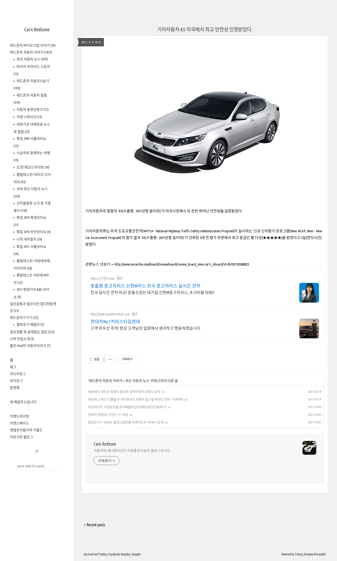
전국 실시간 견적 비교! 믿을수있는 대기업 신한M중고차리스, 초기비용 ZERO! (152, 292)
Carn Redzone (37, 29)
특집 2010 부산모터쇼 (33, 232)
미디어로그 (18, 374)
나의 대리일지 (29, 239)
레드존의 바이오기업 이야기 (33, 45)
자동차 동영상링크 (32, 109)
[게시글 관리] (110, 359)
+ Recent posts (94, 525)
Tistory (299, 554)
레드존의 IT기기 (24, 318)
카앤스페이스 (19, 423)
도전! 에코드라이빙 (32, 167)
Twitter (103, 554)
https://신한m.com (102, 278)
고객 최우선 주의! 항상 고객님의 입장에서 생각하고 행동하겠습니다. (146, 328)
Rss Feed (89, 554)
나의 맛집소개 (22, 339)
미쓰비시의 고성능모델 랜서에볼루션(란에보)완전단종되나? (127, 407)
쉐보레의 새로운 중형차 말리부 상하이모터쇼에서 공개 (124, 391)
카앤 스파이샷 (29, 117)
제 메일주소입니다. (23, 402)
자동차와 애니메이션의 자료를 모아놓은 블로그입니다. (132, 450)
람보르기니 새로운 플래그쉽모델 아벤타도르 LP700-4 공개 (126, 422)
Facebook (114, 554)
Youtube (125, 554)
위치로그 (16, 381)
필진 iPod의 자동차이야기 (30, 346)
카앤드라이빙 (19, 416)
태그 (13, 367)
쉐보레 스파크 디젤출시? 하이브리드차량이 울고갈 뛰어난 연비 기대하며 (135, 399)
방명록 (14, 388)
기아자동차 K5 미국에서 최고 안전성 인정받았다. (204, 29)
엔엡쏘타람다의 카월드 (26, 430)
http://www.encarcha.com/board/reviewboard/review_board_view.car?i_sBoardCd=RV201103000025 (182, 264)
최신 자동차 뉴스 (32, 59)
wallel (322, 554)
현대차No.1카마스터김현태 (115, 321)
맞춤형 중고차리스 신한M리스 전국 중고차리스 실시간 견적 (145, 285)
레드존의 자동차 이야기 (31, 52)
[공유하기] (104, 359)
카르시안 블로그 (21, 437)
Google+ (136, 554)
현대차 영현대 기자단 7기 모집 (108, 414)
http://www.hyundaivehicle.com (110, 314)
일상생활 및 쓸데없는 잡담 (32, 332)
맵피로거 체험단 (30, 324)
